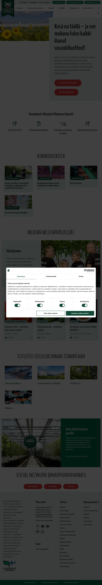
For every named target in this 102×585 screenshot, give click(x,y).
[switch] (40, 305)
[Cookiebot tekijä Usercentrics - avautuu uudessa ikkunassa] (85, 270)
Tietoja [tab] (80, 276)
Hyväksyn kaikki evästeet (80, 313)
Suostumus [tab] (21, 276)
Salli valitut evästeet (51, 313)
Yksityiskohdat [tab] (51, 276)
